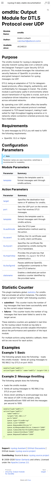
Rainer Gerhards (22, 459)
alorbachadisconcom (29, 41)
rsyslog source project (25, 451)
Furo (29, 480)
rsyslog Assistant (18, 448)
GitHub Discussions (36, 448)
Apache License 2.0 (20, 462)
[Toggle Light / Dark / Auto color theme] (45, 2)
